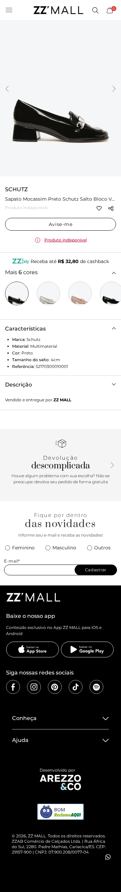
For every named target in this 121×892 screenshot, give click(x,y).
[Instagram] (34, 687)
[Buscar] (95, 10)
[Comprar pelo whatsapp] (108, 857)
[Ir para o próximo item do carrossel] (114, 89)
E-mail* (12, 561)
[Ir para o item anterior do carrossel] (7, 89)
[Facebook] (13, 687)
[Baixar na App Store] (32, 649)
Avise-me (61, 224)
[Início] (58, 10)
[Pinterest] (55, 687)
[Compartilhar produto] (111, 208)
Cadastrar (96, 569)
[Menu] (9, 10)
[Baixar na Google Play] (87, 649)
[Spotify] (96, 687)
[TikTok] (76, 687)
